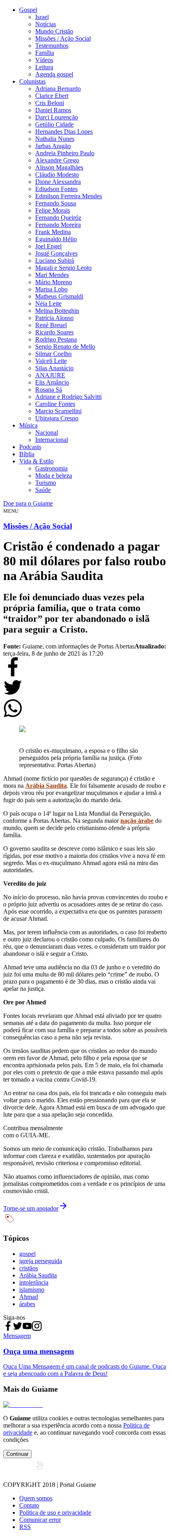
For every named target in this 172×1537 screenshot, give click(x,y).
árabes (27, 1304)
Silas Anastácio (54, 368)
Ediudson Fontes (56, 189)
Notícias (45, 24)
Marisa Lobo (51, 289)
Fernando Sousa (55, 203)
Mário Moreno (53, 282)
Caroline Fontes (55, 403)
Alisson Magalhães (59, 167)
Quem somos (35, 1498)
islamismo (31, 1289)
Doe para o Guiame (28, 503)
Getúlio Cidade (54, 124)
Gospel (28, 9)
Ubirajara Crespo (56, 418)
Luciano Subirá (54, 260)
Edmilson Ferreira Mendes (68, 196)
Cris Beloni (49, 103)
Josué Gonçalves (56, 253)
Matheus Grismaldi (59, 296)
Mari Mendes (52, 274)
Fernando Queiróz (58, 217)
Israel (42, 17)
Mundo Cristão (54, 31)
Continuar (17, 1454)
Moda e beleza (53, 475)
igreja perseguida (40, 1261)
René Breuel (51, 325)
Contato (29, 1505)
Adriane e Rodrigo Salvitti (68, 396)
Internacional (51, 439)
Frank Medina (53, 231)
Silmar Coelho (53, 353)
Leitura (44, 67)
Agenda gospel (54, 74)
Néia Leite (48, 303)
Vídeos (44, 60)
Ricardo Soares (54, 332)
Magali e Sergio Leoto (63, 267)
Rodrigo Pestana (56, 339)
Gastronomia (51, 468)
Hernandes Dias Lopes (64, 131)
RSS (25, 1526)
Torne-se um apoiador (30, 1208)
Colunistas (32, 81)
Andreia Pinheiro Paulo (64, 153)
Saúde (43, 489)
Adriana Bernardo (58, 88)
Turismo (45, 482)
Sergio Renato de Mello (65, 346)
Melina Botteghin (57, 310)
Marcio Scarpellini (58, 411)
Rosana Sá (48, 389)
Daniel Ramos (53, 110)
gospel (27, 1253)
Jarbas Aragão (53, 146)
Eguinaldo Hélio (56, 239)
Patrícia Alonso (54, 317)
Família (44, 52)
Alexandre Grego (57, 160)
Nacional (46, 432)
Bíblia (26, 454)
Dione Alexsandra (58, 181)
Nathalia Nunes (54, 138)
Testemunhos (51, 45)
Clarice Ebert (51, 95)
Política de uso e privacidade (55, 1512)
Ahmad (28, 1296)
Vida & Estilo (36, 461)
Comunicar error (40, 1519)
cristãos (28, 1268)
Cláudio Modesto (57, 174)
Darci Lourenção (56, 117)
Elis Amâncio (52, 382)
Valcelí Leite (51, 360)
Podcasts (30, 446)
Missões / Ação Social (63, 38)
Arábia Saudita (38, 1275)
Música (28, 425)
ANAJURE (50, 375)
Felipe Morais (52, 210)
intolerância (33, 1282)
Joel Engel (48, 246)
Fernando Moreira (58, 224)
